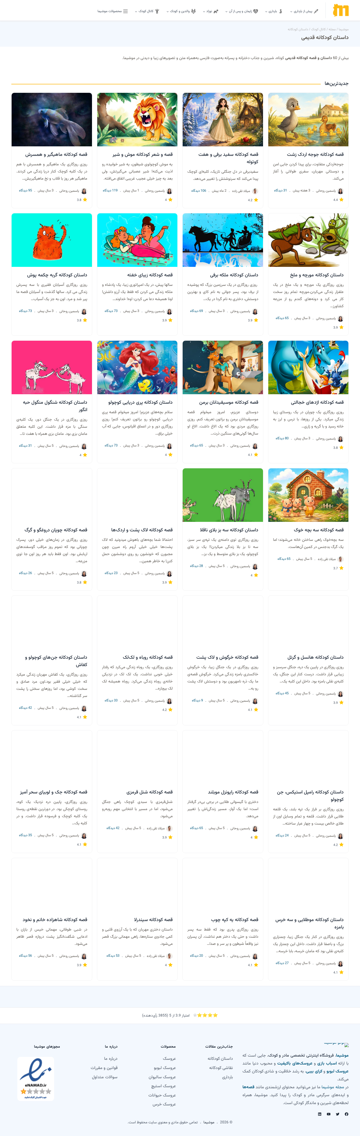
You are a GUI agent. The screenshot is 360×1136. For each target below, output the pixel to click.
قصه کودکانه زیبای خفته (150, 275)
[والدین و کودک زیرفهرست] (168, 11)
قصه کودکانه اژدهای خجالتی (317, 402)
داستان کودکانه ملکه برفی (234, 275)
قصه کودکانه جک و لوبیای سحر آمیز (53, 792)
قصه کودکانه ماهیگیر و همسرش (56, 154)
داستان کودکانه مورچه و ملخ (317, 275)
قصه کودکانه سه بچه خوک (319, 530)
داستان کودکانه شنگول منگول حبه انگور (55, 406)
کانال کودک (318, 29)
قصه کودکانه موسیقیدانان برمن (228, 402)
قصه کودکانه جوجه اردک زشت (315, 154)
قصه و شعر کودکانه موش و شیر (143, 154)
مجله (332, 29)
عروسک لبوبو (338, 1071)
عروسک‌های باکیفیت (295, 1063)
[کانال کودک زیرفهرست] (136, 11)
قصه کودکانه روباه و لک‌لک (148, 657)
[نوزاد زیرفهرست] (204, 11)
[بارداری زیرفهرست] (266, 11)
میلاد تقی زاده (241, 191)
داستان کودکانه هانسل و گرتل (316, 657)
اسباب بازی (327, 1063)
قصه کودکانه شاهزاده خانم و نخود (55, 920)
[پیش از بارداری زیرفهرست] (291, 11)
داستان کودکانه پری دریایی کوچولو (140, 402)
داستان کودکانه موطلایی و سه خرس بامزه (309, 923)
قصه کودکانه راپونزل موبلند (233, 792)
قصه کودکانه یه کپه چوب (234, 920)
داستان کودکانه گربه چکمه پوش (57, 275)
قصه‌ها (248, 1087)
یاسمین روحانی (326, 191)
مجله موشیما (333, 1087)
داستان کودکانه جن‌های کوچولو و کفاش (56, 661)
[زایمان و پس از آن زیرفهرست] (226, 11)
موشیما (344, 29)
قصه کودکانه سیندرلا (153, 920)
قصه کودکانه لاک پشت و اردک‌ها (142, 530)
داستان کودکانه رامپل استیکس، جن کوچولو (310, 796)
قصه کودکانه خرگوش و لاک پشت (227, 657)
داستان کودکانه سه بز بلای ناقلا (229, 530)
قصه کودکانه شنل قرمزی (150, 792)
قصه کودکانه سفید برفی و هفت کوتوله (228, 158)
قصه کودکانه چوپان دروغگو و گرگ (56, 530)
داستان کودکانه (298, 29)
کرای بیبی (314, 1071)
